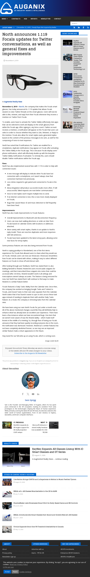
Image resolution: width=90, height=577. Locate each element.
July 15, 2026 (19, 494)
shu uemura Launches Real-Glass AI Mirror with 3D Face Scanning (79, 126)
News (4, 19)
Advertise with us (38, 549)
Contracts (15, 19)
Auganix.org (24, 361)
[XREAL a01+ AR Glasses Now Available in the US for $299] (7, 493)
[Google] (88, 28)
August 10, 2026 (20, 482)
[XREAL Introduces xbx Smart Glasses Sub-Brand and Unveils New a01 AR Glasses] (7, 517)
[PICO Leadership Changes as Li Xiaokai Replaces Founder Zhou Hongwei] (67, 94)
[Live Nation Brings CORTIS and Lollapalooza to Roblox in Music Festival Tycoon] (7, 482)
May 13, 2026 (19, 529)
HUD (25, 19)
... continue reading (61, 459)
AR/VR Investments (67, 549)
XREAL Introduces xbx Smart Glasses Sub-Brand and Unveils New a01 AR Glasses (45, 515)
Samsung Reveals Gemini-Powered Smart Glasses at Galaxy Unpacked (78, 112)
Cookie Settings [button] (25, 572)
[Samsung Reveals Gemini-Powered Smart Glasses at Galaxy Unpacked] (67, 109)
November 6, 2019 (12, 60)
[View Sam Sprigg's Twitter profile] (28, 394)
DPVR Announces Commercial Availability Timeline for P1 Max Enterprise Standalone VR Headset (79, 80)
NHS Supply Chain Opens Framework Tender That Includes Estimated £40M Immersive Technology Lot (79, 62)
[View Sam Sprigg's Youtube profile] (33, 394)
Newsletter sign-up (9, 557)
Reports (34, 19)
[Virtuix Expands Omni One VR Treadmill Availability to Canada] (7, 529)
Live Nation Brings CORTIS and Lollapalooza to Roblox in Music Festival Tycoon (44, 479)
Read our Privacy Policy (19, 564)
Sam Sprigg (30, 400)
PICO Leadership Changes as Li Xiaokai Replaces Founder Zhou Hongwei (78, 97)
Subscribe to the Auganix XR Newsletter (30, 353)
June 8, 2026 (19, 506)
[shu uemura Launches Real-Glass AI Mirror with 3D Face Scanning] (67, 124)
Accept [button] (7, 572)
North (21, 106)
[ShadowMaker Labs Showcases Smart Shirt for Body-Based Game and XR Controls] (7, 505)
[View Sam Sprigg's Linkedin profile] (38, 394)
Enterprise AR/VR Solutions (70, 553)
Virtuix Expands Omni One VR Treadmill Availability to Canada (38, 526)
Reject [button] (15, 572)
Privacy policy (7, 553)
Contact (57, 19)
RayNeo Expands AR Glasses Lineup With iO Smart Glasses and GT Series (79, 45)
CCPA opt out (8, 567)
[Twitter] (74, 28)
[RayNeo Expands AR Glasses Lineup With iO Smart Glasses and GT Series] (67, 43)
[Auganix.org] (45, 15)
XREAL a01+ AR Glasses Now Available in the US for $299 (35, 491)
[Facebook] (83, 28)
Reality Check (10, 443)
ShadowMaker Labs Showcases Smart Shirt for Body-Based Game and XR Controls (45, 503)
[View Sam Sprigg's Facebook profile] (23, 394)
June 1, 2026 (19, 517)
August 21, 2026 (39, 455)
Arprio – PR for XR (38, 553)
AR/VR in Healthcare (68, 557)
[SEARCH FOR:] (80, 24)
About (4, 549)
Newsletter (45, 19)
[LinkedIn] (79, 28)
